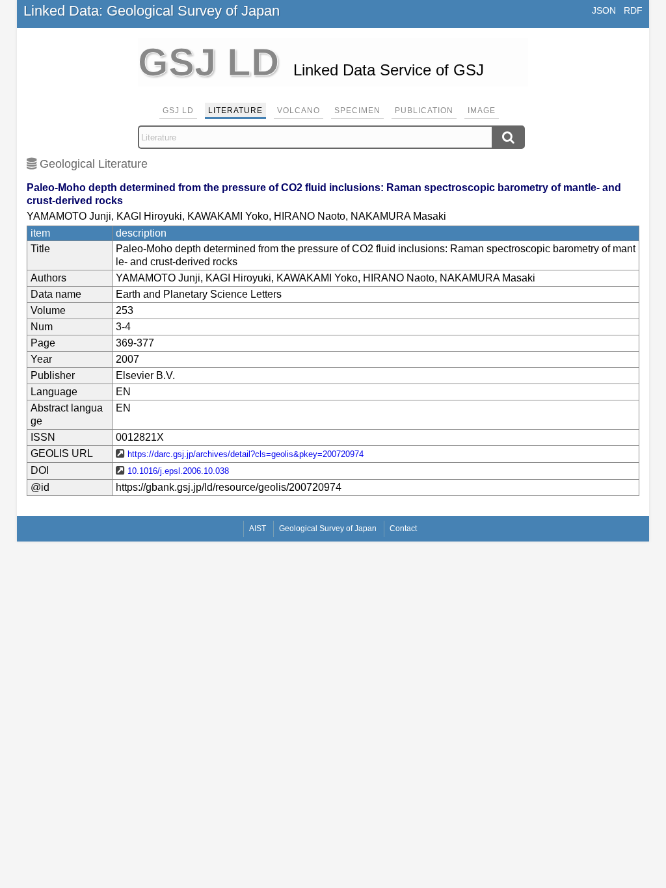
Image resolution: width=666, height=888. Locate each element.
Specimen (357, 110)
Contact (403, 528)
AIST (257, 528)
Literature (235, 110)
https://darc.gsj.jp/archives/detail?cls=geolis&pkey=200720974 (245, 454)
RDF (633, 10)
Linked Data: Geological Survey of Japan (151, 11)
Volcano (298, 110)
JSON (604, 10)
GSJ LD (178, 110)
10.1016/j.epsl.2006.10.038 (178, 471)
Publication (424, 110)
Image (482, 110)
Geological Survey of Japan (328, 528)
